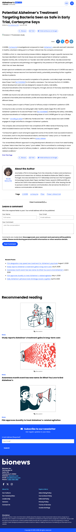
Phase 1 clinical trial (54, 194)
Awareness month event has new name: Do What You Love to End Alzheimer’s (35, 270)
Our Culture (6, 493)
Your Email (43, 214)
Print (32, 31)
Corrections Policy (45, 496)
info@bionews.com (13, 478)
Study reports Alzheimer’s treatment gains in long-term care (29, 267)
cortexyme (34, 194)
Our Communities (8, 496)
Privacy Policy (43, 502)
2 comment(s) (37, 202)
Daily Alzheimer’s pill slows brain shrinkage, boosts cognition (29, 279)
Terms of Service (45, 505)
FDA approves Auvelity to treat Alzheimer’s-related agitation (29, 276)
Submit (7, 448)
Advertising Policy (45, 493)
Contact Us (6, 505)
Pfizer (43, 194)
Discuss (23, 31)
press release (41, 138)
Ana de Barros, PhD (13, 25)
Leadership (6, 499)
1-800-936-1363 (12, 479)
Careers (5, 502)
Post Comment (10, 244)
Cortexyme (13, 47)
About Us (5, 489)
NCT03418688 (42, 112)
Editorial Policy (44, 499)
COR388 (25, 194)
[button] (67, 3)
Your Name (6, 214)
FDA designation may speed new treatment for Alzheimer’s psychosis (32, 263)
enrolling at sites (16, 119)
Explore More (43, 489)
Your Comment (7, 222)
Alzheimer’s (48, 47)
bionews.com (13, 476)
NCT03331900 (20, 82)
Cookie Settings (44, 508)
